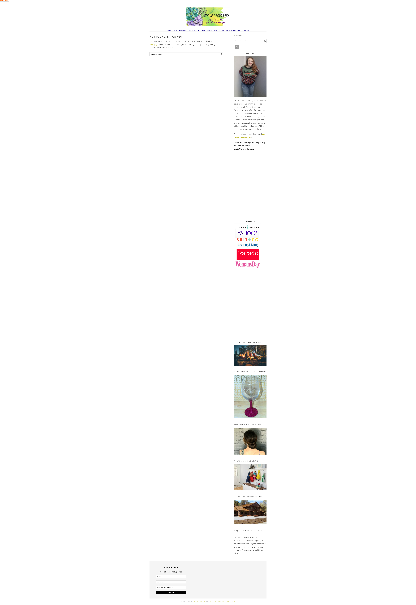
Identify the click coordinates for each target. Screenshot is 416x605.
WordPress (226, 602)
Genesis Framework (214, 602)
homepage (154, 44)
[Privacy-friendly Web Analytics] (4, 3)
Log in (233, 602)
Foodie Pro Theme (200, 602)
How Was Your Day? (208, 16)
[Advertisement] (250, 185)
